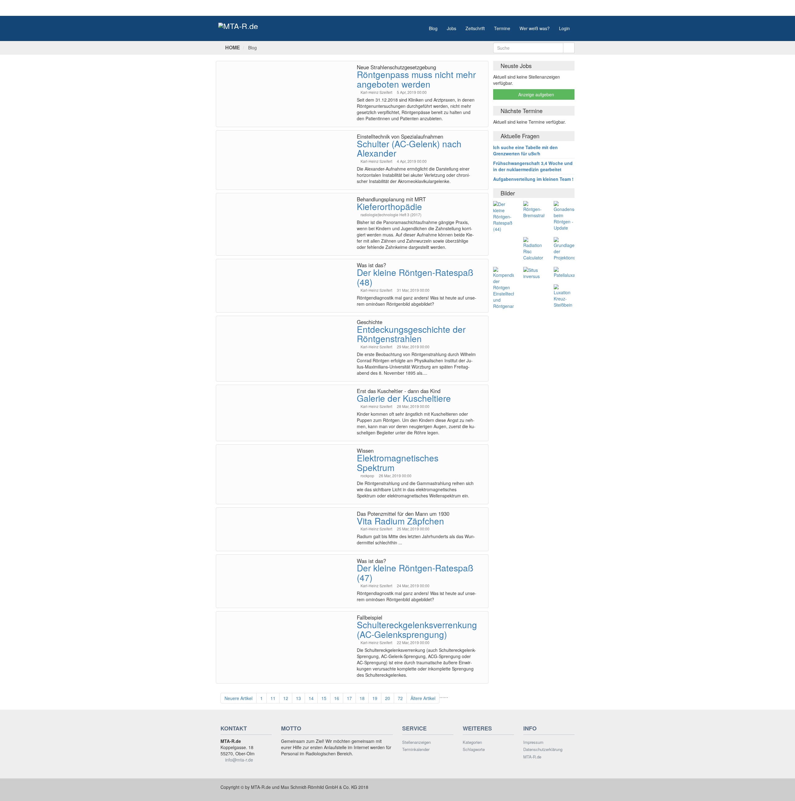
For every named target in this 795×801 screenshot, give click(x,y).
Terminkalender (415, 749)
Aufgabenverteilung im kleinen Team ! (533, 179)
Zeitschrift (475, 28)
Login (564, 28)
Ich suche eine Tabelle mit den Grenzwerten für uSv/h (525, 150)
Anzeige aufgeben (535, 94)
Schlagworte (474, 749)
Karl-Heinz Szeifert (377, 92)
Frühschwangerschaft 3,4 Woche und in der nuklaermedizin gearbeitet (533, 166)
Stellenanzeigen (416, 742)
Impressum (533, 742)
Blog (433, 28)
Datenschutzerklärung (542, 749)
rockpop (368, 475)
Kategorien (472, 742)
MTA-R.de (532, 757)
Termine (502, 28)
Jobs (451, 28)
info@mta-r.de (239, 760)
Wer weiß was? (535, 28)
